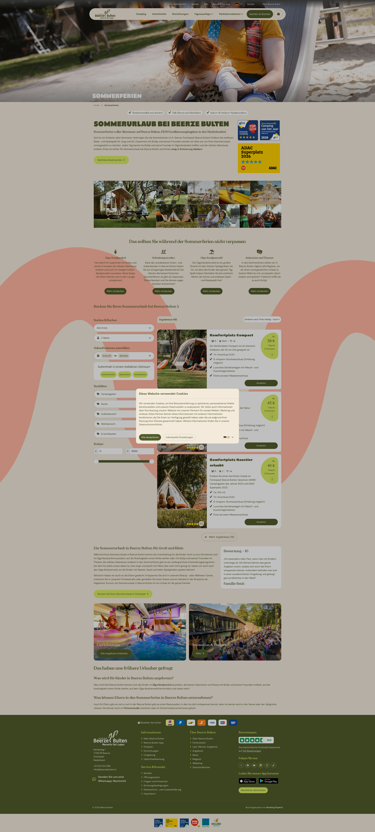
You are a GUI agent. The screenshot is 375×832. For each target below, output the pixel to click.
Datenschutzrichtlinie (150, 424)
